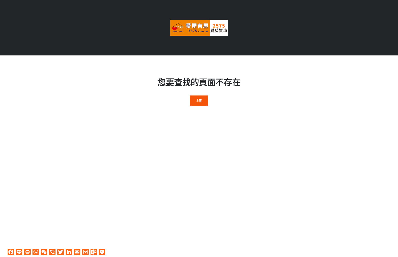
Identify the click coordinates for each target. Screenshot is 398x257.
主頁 (199, 100)
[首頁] (199, 27)
